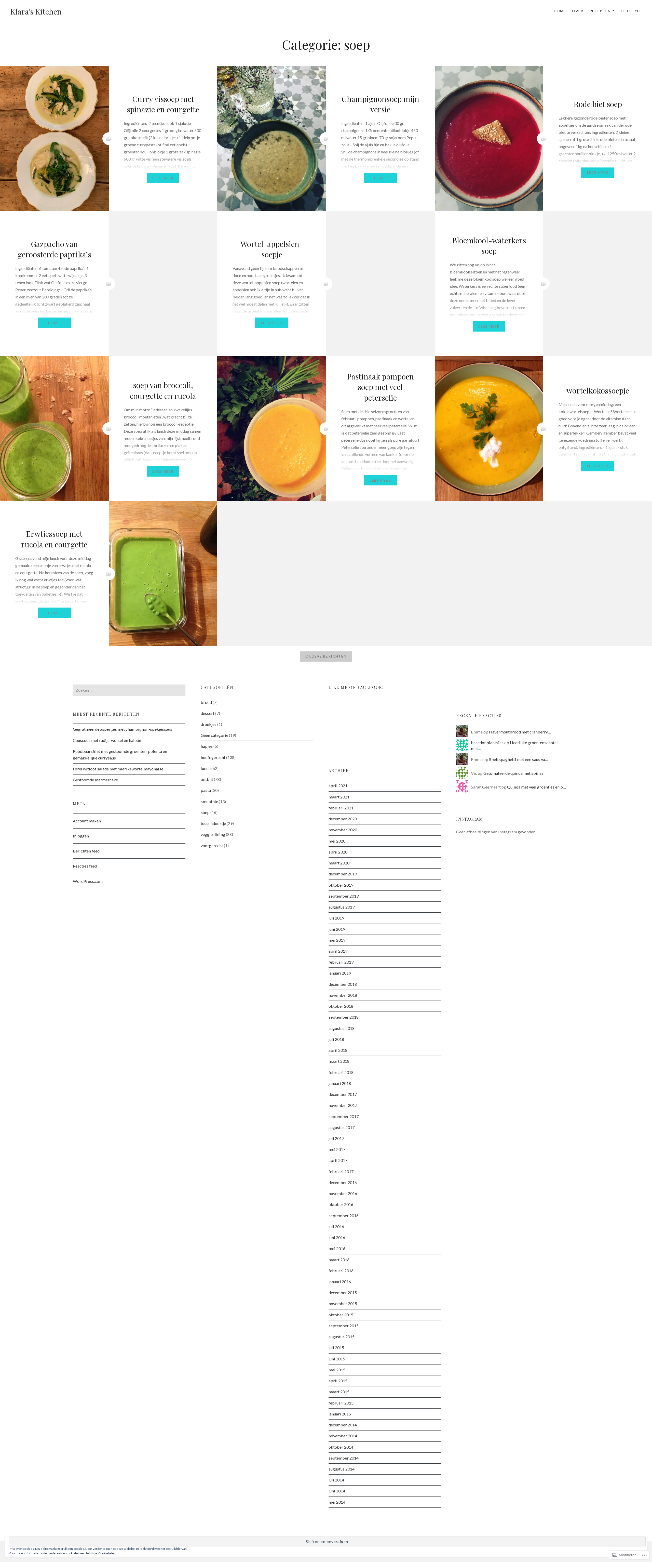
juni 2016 (337, 1237)
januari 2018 (340, 1083)
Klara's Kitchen (36, 11)
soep (205, 812)
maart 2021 (339, 796)
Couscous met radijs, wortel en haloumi (108, 740)
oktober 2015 (341, 1314)
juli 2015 (336, 1347)
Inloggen (81, 835)
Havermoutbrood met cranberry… (520, 731)
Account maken (87, 820)
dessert (207, 713)
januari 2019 (340, 972)
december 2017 (343, 1094)
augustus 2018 (342, 1028)
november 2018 (343, 995)
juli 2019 (336, 917)
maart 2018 (339, 1061)
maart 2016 (339, 1259)
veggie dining (213, 834)
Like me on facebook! (356, 687)
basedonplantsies (487, 742)
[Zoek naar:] (129, 690)
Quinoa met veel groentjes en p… (536, 786)
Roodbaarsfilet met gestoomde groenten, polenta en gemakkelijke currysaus (120, 754)
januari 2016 (340, 1281)
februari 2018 (341, 1072)
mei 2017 (337, 1149)
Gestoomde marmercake (95, 779)
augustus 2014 (342, 1468)
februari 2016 (341, 1270)
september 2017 (344, 1116)
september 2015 (344, 1325)
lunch (206, 768)
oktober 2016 (341, 1204)
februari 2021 (341, 807)
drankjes (208, 724)
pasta (206, 790)
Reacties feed (85, 865)
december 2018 (343, 984)
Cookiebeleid (107, 1553)
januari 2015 (340, 1413)
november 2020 (343, 829)
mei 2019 (337, 940)
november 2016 (343, 1193)
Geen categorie (214, 735)
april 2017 (338, 1160)
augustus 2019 (342, 906)
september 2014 (344, 1457)
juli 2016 (336, 1226)
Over (577, 11)
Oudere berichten (325, 656)
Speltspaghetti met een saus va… (518, 759)
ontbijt (207, 779)
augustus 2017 (342, 1127)
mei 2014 (337, 1502)
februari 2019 (341, 962)
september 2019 (344, 896)
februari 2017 (341, 1171)
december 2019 (343, 873)
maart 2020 (339, 862)
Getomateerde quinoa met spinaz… (515, 773)
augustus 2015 (342, 1336)
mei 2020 (337, 840)
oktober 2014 (341, 1447)
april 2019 (338, 951)
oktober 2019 (341, 885)
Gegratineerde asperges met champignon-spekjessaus (122, 729)
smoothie (209, 801)
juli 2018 (336, 1039)
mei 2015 (337, 1369)
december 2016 (343, 1182)
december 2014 (343, 1424)
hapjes (207, 746)
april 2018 (338, 1050)
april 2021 (338, 785)
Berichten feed (86, 850)
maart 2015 (339, 1391)
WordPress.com (88, 881)
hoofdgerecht (213, 757)
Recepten (600, 11)
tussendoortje (213, 823)
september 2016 (344, 1215)
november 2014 (343, 1435)
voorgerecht (212, 845)
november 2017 (343, 1105)
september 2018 (344, 1017)
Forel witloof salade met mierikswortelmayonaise (118, 768)
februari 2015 (341, 1402)
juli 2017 (336, 1138)
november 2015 (343, 1303)
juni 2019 (337, 929)
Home (560, 11)
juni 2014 (337, 1490)
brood (206, 702)
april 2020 (338, 851)
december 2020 (343, 818)
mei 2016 (337, 1248)
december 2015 (343, 1292)
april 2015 (338, 1380)
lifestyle (631, 11)
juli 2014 (336, 1479)
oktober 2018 (341, 1006)
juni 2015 (337, 1358)
